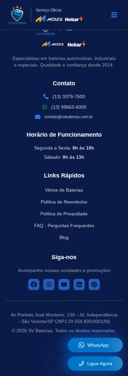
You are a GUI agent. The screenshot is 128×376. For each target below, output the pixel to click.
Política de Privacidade (64, 213)
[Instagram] (48, 284)
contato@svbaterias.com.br (68, 117)
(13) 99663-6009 (68, 107)
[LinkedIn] (79, 284)
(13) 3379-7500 (69, 96)
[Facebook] (33, 284)
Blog (64, 237)
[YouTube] (64, 284)
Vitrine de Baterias (64, 190)
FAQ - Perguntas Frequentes (64, 225)
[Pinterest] (94, 284)
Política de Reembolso (64, 201)
